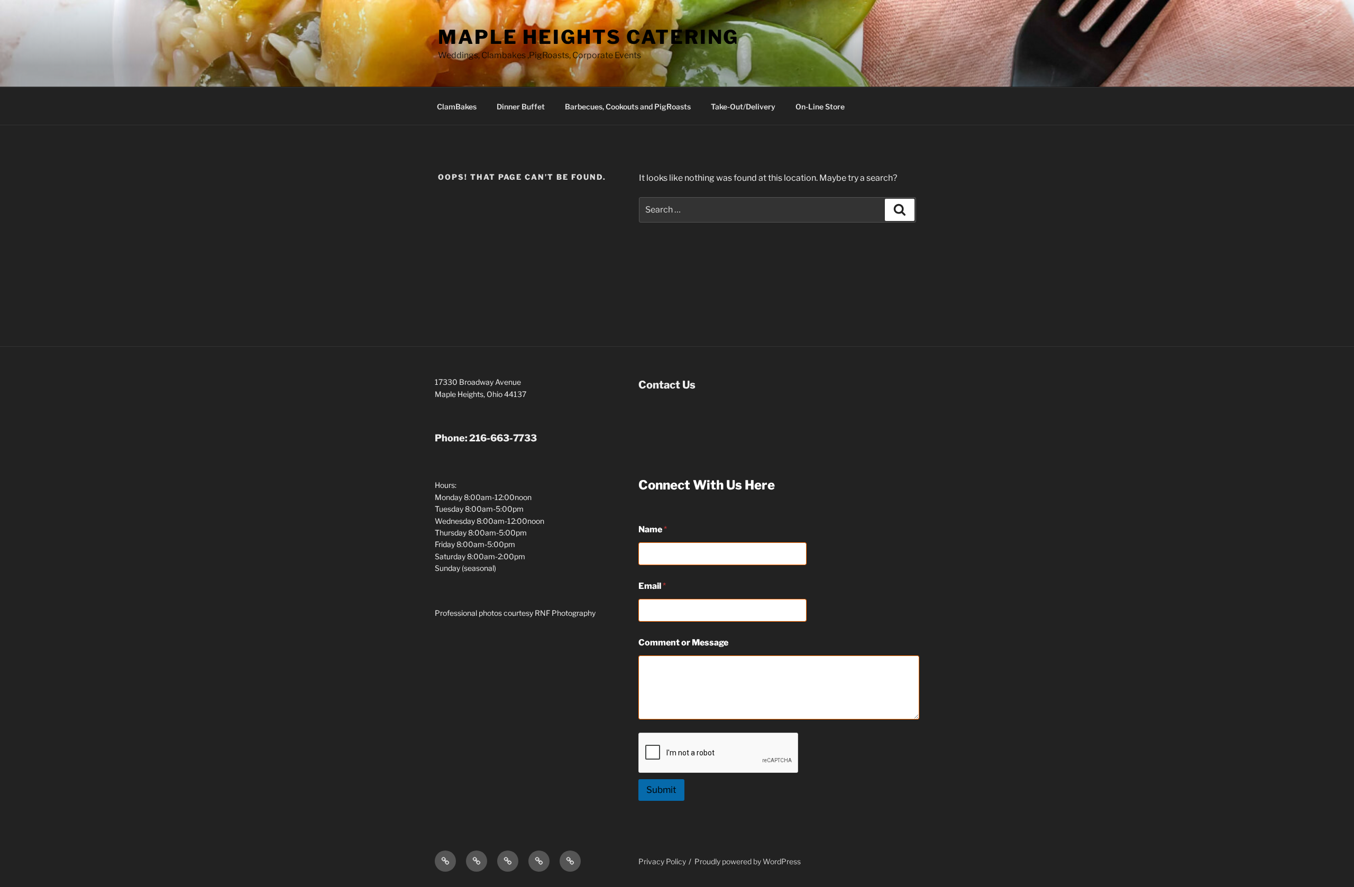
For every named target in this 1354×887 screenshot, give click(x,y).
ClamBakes (457, 106)
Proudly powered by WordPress (747, 861)
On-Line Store (820, 106)
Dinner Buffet (521, 106)
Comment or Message (683, 642)
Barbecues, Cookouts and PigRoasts (628, 106)
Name (652, 529)
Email (652, 586)
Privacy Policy (662, 861)
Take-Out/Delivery (743, 106)
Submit (661, 789)
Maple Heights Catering (588, 37)
